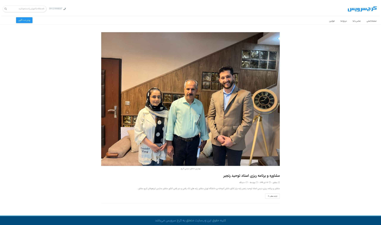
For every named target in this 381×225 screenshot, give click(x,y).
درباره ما (344, 21)
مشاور (275, 182)
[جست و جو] (5, 9)
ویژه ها (252, 182)
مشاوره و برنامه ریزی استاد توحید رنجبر (251, 176)
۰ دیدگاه (242, 182)
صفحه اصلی (372, 21)
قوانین (332, 21)
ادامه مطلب (273, 196)
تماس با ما (357, 21)
